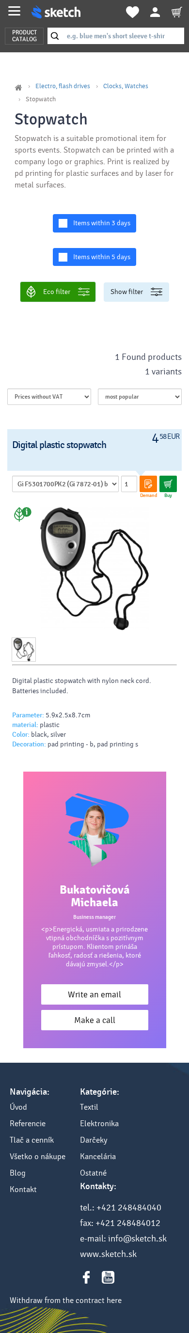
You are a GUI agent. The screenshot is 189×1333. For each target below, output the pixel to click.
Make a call (94, 1020)
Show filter (126, 292)
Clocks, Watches (125, 86)
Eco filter (56, 292)
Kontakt (23, 1189)
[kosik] (177, 12)
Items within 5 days (101, 257)
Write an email (94, 995)
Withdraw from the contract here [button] (66, 1300)
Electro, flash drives (62, 86)
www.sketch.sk (108, 1254)
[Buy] (168, 484)
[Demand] (148, 484)
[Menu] (14, 11)
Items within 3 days (101, 223)
